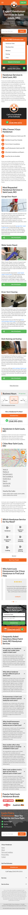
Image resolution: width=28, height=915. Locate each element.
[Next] (26, 399)
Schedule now (14, 867)
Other (7, 57)
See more (14, 555)
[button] (14, 458)
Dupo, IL (5, 481)
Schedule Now (14, 415)
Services (3, 878)
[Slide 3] (14, 601)
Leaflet (25, 466)
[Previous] (2, 399)
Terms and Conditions (7, 852)
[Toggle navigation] (2, 2)
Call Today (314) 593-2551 (14, 871)
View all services (14, 385)
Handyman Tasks (10, 43)
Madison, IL (6, 472)
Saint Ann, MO (7, 483)
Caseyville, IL (6, 485)
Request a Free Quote (14, 62)
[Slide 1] (11, 601)
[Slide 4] (16, 601)
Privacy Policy (5, 854)
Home (3, 847)
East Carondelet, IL (8, 476)
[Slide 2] (13, 601)
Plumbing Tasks (10, 47)
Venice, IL (5, 469)
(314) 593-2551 (15, 123)
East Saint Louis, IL (7, 474)
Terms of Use (15, 908)
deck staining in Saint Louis (19, 368)
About (3, 850)
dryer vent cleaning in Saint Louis (12, 320)
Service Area (5, 884)
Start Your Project (14, 560)
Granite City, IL (7, 479)
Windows (8, 50)
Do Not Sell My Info (7, 908)
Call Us (23, 2)
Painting (8, 54)
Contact (3, 857)
